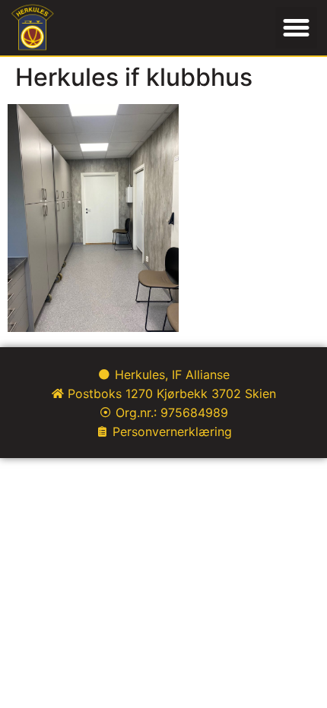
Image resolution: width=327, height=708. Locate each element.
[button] (296, 28)
